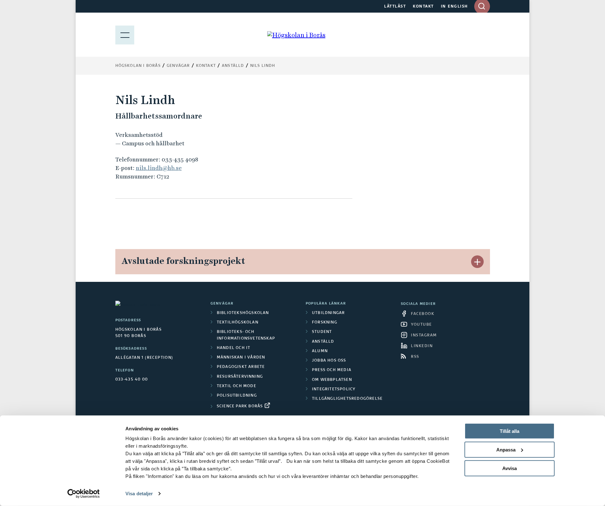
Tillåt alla (509, 431)
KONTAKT (423, 6)
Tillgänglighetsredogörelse (347, 399)
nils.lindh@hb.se (159, 168)
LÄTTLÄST (395, 6)
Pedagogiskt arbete (241, 367)
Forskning (324, 322)
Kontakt (206, 66)
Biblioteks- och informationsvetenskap (246, 335)
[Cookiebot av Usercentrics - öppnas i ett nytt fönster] (83, 493)
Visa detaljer (139, 493)
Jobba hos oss (329, 360)
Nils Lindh (262, 66)
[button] (477, 261)
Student (322, 332)
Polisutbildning (237, 395)
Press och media (331, 370)
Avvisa (509, 468)
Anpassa (506, 449)
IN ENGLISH (454, 6)
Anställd (323, 342)
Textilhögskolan (237, 322)
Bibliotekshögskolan (243, 313)
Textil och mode (236, 386)
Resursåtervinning (240, 377)
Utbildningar (328, 313)
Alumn (320, 351)
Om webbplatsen (332, 380)
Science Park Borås (240, 406)
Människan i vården (241, 357)
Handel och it (234, 348)
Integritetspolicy (333, 389)
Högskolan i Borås (138, 66)
